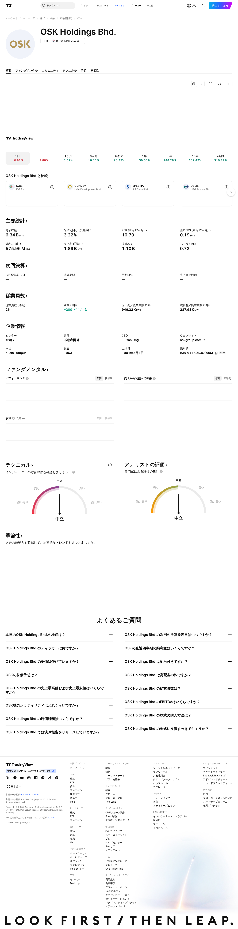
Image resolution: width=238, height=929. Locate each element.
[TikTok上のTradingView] (49, 777)
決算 (72, 834)
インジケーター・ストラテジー (170, 816)
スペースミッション (116, 834)
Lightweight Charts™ (214, 775)
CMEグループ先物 (115, 812)
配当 (72, 838)
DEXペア (75, 797)
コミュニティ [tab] (50, 70)
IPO (72, 842)
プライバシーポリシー (117, 887)
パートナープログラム (215, 801)
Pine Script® (77, 868)
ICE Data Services (30, 794)
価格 (107, 771)
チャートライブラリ (214, 771)
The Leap (110, 801)
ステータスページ (115, 906)
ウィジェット (210, 767)
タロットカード (113, 864)
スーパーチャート (80, 767)
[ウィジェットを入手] (202, 84)
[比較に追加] (52, 187)
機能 (107, 767)
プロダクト (84, 5)
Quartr (51, 817)
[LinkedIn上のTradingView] (35, 777)
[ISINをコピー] (216, 353)
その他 (150, 5)
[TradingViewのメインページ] (9, 5)
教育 (155, 801)
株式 (72, 778)
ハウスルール (160, 783)
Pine (72, 801)
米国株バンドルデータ (117, 820)
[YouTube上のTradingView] (22, 777)
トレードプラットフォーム (217, 783)
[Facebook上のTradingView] (15, 777)
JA (194, 5)
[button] (92, 5)
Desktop (75, 883)
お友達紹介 (159, 775)
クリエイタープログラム (166, 779)
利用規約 (110, 879)
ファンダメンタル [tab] (26, 70)
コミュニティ (102, 5)
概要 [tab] (8, 70)
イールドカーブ (78, 857)
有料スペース (160, 827)
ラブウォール (160, 771)
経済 (72, 830)
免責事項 (110, 883)
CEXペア (75, 793)
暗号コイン (76, 790)
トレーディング (161, 797)
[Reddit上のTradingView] (56, 777)
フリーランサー (161, 823)
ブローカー (135, 5)
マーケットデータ (115, 775)
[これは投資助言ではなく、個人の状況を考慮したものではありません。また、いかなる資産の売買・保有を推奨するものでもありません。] (73, 472)
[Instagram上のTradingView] (28, 777)
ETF (72, 782)
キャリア (110, 846)
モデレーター (160, 787)
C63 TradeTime (114, 868)
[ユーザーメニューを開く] (203, 5)
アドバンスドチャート (215, 779)
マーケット (119, 5)
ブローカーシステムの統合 (217, 797)
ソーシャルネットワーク (166, 767)
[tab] (99, 378)
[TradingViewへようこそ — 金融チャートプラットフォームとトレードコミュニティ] (20, 138)
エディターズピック (164, 805)
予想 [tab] (83, 70)
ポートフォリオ (78, 853)
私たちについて (113, 830)
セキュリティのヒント (117, 898)
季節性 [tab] (95, 70)
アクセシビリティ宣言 (117, 894)
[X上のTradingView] (8, 777)
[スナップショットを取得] (194, 84)
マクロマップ (77, 864)
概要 (107, 790)
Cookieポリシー (114, 890)
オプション (76, 860)
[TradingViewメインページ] (19, 764)
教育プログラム (211, 805)
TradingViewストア (116, 860)
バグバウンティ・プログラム (121, 902)
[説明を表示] (19, 230)
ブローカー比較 (113, 797)
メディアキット (113, 850)
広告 (205, 793)
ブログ (109, 838)
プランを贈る (112, 779)
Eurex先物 (111, 816)
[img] (78, 41)
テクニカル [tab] (70, 70)
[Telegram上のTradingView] (42, 777)
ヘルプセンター (113, 842)
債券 (72, 786)
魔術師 (156, 820)
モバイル (75, 879)
